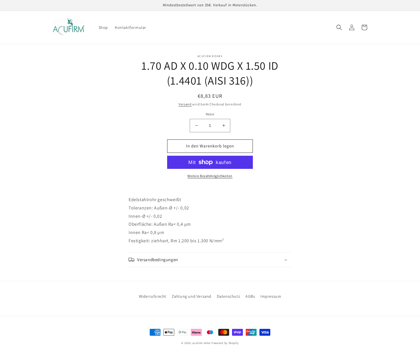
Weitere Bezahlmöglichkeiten (210, 176)
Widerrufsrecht (152, 296)
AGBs (250, 296)
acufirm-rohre (201, 343)
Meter (210, 114)
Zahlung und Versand (191, 296)
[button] (339, 27)
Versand (185, 104)
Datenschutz (228, 296)
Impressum (270, 296)
